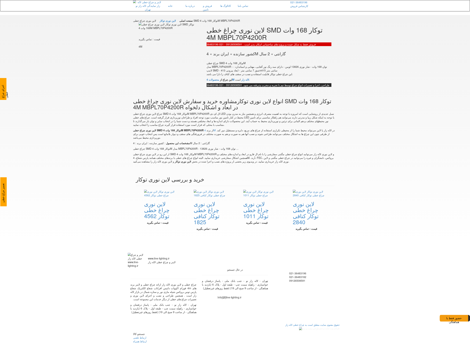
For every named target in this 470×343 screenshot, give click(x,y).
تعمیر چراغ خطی (3, 193)
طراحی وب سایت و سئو (329, 328)
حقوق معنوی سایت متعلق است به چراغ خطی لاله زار (312, 324)
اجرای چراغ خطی (4, 91)
